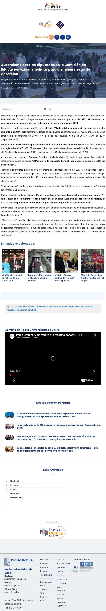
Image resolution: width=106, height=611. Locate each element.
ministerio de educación (60, 307)
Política (14, 485)
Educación (7, 109)
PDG (90, 307)
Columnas (45, 563)
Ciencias (60, 571)
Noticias (44, 559)
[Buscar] (62, 37)
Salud (60, 598)
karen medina (42, 307)
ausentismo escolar (25, 307)
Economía (61, 583)
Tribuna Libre (46, 575)
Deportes (14, 493)
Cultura (14, 489)
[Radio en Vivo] (51, 37)
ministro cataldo (80, 307)
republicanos (13, 310)
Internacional (16, 497)
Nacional (14, 481)
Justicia (60, 595)
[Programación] (56, 37)
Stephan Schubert (28, 310)
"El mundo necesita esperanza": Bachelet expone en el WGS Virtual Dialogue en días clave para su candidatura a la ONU (53, 415)
